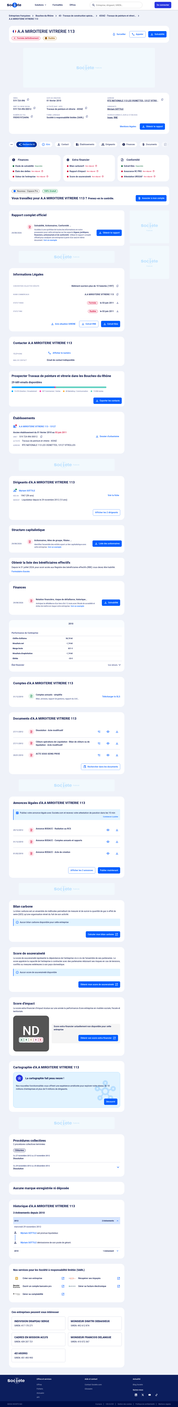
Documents (151, 144)
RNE (116, 117)
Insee (110, 117)
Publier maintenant (109, 870)
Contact (65, 144)
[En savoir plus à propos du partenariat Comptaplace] (63, 1294)
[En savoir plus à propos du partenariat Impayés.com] (118, 1278)
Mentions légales (128, 126)
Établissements (87, 144)
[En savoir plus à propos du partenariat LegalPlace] (63, 1278)
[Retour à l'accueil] (16, 1380)
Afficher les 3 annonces (81, 870)
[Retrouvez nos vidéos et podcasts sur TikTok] (156, 1395)
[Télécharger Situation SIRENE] (117, 303)
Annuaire (40, 1393)
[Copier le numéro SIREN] (28, 99)
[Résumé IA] (99, 732)
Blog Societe (138, 1385)
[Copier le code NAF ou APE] (86, 108)
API (38, 1397)
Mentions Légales (164, 1404)
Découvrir (110, 1101)
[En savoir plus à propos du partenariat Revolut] (63, 1286)
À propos (99, 1404)
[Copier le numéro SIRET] (34, 108)
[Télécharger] (117, 732)
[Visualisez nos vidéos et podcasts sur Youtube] (150, 1395)
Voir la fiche (113, 495)
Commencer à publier (110, 817)
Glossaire (88, 1389)
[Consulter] (108, 732)
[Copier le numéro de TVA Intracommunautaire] (32, 116)
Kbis (48, 144)
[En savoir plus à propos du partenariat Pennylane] (118, 1286)
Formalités (58, 5)
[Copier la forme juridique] (87, 116)
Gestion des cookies (125, 1404)
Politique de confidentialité (145, 1404)
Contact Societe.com (93, 1385)
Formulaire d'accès (21, 571)
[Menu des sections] (11, 144)
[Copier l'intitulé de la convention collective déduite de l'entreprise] (117, 286)
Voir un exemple (50, 240)
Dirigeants (110, 144)
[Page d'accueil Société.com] (14, 5)
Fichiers (40, 1389)
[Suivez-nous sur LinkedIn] (136, 1395)
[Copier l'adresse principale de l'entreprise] (162, 99)
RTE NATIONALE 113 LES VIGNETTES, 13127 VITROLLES (134, 100)
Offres (73, 5)
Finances (130, 144)
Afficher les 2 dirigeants (106, 512)
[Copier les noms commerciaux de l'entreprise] (117, 294)
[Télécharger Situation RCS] (117, 311)
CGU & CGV (110, 1404)
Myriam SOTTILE (115, 109)
